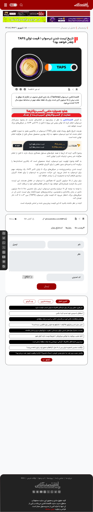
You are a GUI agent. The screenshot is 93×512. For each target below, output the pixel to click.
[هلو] (46, 112)
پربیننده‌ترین (46, 301)
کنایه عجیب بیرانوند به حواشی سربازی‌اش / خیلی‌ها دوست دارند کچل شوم (59, 336)
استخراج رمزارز (56, 228)
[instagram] (4, 252)
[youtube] (4, 257)
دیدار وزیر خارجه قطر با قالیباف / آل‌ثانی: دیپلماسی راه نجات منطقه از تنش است (57, 342)
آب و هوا (41, 478)
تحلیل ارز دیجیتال (68, 27)
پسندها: (11, 219)
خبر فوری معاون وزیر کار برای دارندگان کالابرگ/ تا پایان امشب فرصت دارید (59, 307)
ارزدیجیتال (82, 27)
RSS (23, 478)
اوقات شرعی (31, 478)
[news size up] (16, 89)
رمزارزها (68, 228)
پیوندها (50, 478)
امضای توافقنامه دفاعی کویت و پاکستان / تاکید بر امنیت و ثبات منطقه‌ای (60, 319)
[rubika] (4, 262)
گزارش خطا (27, 219)
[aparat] (4, 233)
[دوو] (68, 13)
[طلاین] (68, 19)
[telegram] (4, 238)
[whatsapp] (4, 243)
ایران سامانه (49, 509)
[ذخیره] (76, 89)
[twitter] (48, 491)
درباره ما (69, 478)
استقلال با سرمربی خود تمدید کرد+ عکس (69, 313)
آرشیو (47, 359)
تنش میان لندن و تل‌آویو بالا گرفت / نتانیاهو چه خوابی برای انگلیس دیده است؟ (57, 325)
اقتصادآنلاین (68, 119)
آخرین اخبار (62, 301)
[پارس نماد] (24, 19)
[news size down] (24, 89)
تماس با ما (59, 478)
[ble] (4, 266)
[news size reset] (20, 89)
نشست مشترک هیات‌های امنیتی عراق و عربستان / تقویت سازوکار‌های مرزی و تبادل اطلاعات (54, 330)
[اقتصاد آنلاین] (81, 5)
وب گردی (29, 301)
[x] (4, 247)
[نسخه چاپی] (69, 89)
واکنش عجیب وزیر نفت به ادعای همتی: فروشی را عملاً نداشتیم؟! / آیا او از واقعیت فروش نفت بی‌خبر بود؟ (49, 353)
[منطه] (24, 13)
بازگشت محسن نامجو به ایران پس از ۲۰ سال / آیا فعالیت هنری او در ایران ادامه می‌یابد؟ (55, 347)
